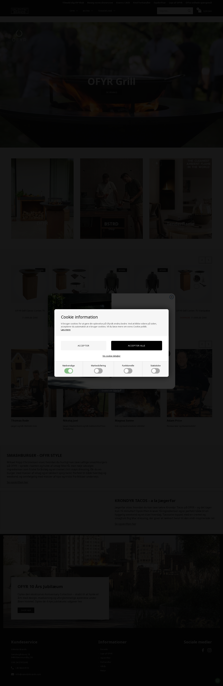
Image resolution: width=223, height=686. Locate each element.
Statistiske (156, 365)
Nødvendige (69, 365)
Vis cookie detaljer (111, 355)
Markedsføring (98, 365)
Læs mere (66, 329)
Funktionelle (128, 365)
